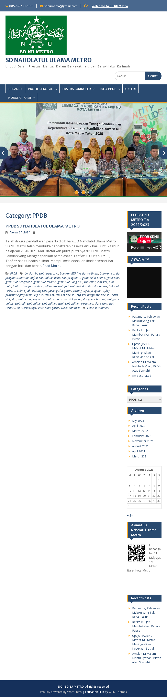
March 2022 (140, 431)
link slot (81, 286)
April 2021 (138, 451)
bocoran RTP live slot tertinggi (79, 273)
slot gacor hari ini (94, 299)
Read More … (52, 265)
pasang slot (39, 290)
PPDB (13, 273)
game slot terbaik (44, 282)
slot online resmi (53, 303)
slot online (34, 303)
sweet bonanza (70, 308)
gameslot (90, 282)
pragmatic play (100, 290)
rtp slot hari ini (65, 295)
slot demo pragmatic (31, 299)
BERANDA (15, 89)
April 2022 (138, 426)
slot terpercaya (26, 308)
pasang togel (81, 290)
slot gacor (74, 299)
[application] (144, 242)
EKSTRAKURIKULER (76, 89)
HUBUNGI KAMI (19, 97)
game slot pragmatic (18, 282)
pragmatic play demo (19, 295)
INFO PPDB (108, 89)
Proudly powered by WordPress (61, 692)
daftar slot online (41, 278)
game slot (113, 278)
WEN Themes (118, 692)
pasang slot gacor (59, 290)
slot (14, 299)
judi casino (20, 286)
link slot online (97, 286)
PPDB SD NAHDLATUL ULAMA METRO (42, 226)
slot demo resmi (56, 299)
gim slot (102, 282)
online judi (24, 290)
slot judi (20, 303)
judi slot (69, 286)
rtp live (38, 295)
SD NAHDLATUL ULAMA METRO (48, 60)
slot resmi (101, 303)
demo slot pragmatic (67, 278)
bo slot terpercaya (46, 273)
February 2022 (141, 436)
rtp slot (49, 295)
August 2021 (140, 446)
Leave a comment (98, 308)
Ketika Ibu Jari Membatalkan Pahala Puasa (146, 334)
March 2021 (140, 456)
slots (41, 308)
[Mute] (155, 247)
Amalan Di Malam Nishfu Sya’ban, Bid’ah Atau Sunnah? (146, 366)
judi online (35, 286)
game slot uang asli (69, 282)
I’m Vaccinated (141, 376)
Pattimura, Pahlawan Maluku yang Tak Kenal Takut (146, 321)
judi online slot (53, 286)
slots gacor (52, 308)
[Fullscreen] (159, 247)
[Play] (132, 247)
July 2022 (138, 420)
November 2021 (143, 441)
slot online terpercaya (79, 303)
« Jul (130, 515)
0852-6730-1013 (21, 6)
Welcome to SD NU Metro (110, 6)
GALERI (130, 89)
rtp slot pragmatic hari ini (93, 295)
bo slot (29, 273)
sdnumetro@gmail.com (61, 6)
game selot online (93, 278)
